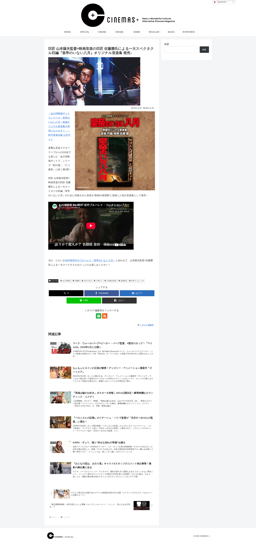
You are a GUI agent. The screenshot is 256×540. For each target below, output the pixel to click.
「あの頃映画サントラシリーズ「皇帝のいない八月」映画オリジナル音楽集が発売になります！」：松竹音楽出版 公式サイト (59, 126)
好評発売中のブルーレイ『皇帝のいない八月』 (90, 260)
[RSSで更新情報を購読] (104, 316)
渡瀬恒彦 (124, 281)
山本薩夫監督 (111, 281)
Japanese (221, 2)
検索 (166, 44)
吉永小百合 (88, 281)
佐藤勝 (77, 281)
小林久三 (99, 281)
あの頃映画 (67, 281)
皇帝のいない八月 (137, 281)
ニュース (54, 281)
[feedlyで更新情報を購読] (98, 316)
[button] (119, 301)
